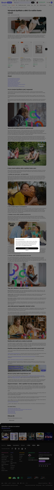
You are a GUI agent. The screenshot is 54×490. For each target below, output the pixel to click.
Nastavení (27, 250)
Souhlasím (27, 248)
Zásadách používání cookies (27, 245)
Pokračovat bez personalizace (20, 239)
